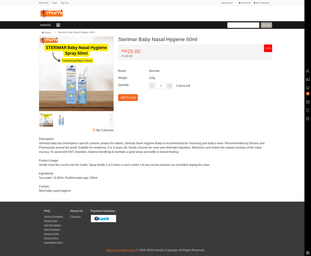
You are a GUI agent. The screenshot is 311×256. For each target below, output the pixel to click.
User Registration (52, 225)
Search (266, 25)
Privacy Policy (51, 221)
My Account (227, 3)
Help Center (128, 250)
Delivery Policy (51, 238)
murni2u (46, 24)
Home (47, 32)
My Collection (262, 3)
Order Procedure (52, 229)
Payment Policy (51, 234)
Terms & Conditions (53, 216)
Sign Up (65, 3)
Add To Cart (128, 97)
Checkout (245, 3)
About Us (112, 250)
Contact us (75, 216)
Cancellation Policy (53, 242)
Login (54, 3)
